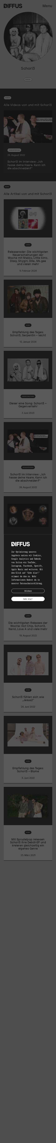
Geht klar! (28, 599)
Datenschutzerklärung (31, 583)
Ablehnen (28, 590)
